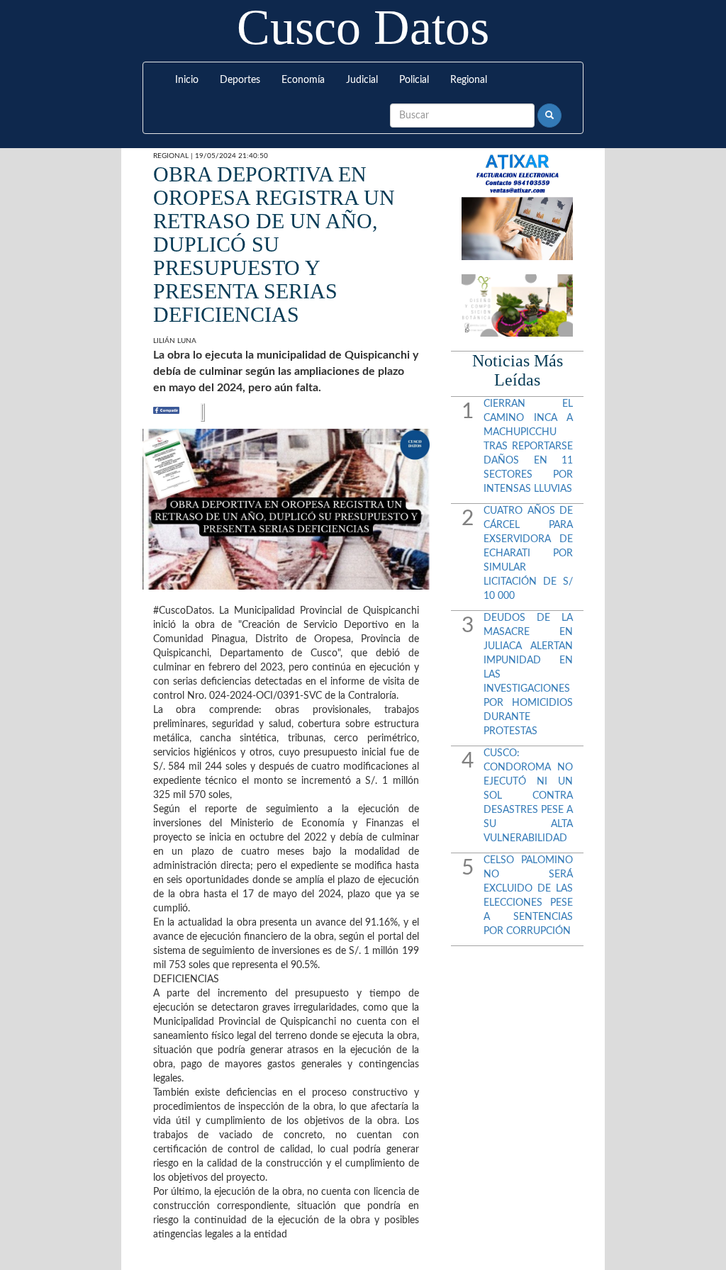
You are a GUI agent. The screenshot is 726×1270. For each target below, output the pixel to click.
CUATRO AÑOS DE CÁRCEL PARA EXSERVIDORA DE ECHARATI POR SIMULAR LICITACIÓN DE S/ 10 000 (528, 553)
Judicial (362, 80)
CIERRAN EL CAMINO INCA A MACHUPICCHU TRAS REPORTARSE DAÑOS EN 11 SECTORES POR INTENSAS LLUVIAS (528, 446)
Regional (468, 80)
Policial (414, 80)
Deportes (240, 80)
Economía (303, 80)
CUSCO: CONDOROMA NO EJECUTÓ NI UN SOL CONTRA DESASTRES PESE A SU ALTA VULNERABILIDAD (528, 795)
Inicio (187, 80)
